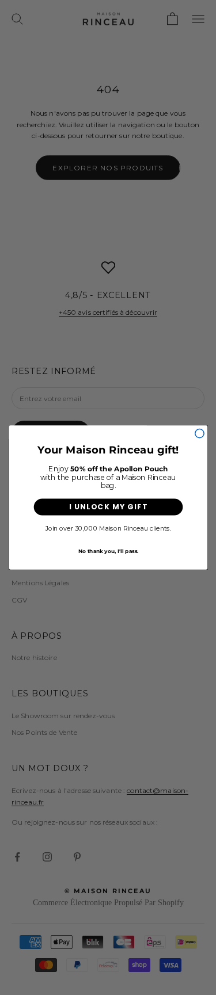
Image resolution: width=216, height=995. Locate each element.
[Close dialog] (199, 433)
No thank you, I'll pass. (108, 550)
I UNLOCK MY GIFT (108, 507)
